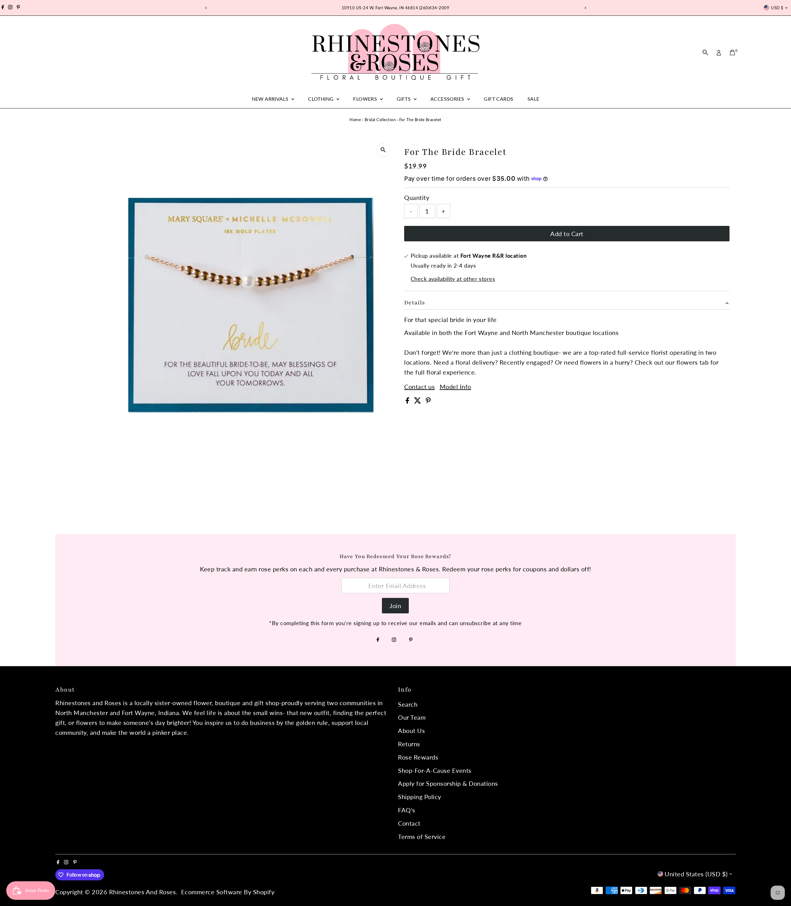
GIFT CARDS (498, 99)
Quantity (416, 197)
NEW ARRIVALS (271, 99)
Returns (409, 743)
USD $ (777, 7)
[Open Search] (705, 52)
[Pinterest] (18, 7)
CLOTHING (321, 99)
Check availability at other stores (453, 279)
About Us (411, 730)
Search (407, 704)
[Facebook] (3, 7)
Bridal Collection (380, 119)
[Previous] (206, 8)
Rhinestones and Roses (142, 891)
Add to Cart (566, 233)
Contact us (419, 386)
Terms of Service (422, 836)
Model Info (455, 386)
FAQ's (406, 810)
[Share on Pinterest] (428, 401)
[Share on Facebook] (408, 401)
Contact (409, 823)
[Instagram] (10, 7)
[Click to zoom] (383, 150)
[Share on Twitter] (418, 401)
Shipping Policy (419, 796)
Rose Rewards (418, 757)
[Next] (585, 8)
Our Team (411, 717)
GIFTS (404, 99)
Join (395, 605)
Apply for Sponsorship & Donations (448, 783)
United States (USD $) (696, 874)
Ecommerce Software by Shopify (228, 891)
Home (355, 119)
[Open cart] (732, 52)
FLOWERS (365, 99)
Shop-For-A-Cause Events (435, 770)
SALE (533, 99)
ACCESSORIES (448, 99)
